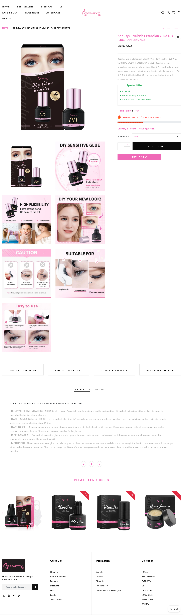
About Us (100, 581)
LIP (61, 6)
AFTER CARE (53, 12)
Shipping (54, 572)
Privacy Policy (102, 585)
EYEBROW (46, 6)
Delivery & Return (127, 129)
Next (176, 29)
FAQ (52, 590)
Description (82, 390)
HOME (6, 6)
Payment (54, 581)
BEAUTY (7, 18)
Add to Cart (156, 146)
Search (99, 572)
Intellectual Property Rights (108, 590)
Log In (53, 594)
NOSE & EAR (32, 12)
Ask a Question (147, 129)
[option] (23, 514)
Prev (168, 29)
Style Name (123, 136)
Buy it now (139, 157)
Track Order (56, 599)
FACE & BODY (10, 12)
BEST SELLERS (25, 6)
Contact (99, 576)
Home (5, 27)
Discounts (54, 585)
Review (100, 390)
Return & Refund (58, 576)
